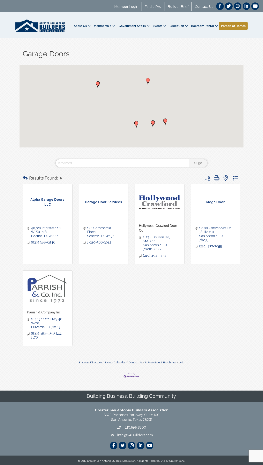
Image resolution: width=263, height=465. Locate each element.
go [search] (200, 163)
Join (181, 362)
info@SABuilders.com (135, 435)
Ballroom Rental (202, 26)
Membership (102, 26)
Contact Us (204, 7)
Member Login (126, 7)
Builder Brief (178, 7)
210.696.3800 (135, 427)
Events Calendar (115, 362)
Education (177, 26)
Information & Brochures (160, 362)
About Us (80, 26)
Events (157, 26)
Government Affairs (132, 26)
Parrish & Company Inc (44, 312)
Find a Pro (153, 7)
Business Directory (90, 362)
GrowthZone (177, 460)
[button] (136, 124)
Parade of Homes (233, 26)
